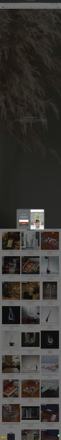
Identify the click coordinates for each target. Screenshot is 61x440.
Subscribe (23, 223)
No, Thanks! (24, 225)
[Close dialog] (43, 210)
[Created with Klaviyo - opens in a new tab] (30, 229)
